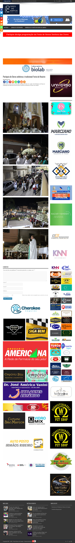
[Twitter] (7, 82)
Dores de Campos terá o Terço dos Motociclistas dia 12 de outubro (40, 508)
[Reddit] (21, 82)
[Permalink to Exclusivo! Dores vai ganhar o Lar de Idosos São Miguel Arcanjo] (6, 528)
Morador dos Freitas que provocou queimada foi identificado (24, 1)
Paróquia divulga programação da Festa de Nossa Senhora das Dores (37, 34)
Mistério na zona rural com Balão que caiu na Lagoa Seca (16, 520)
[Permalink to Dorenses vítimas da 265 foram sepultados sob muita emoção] (6, 534)
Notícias (6, 27)
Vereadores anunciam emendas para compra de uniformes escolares (39, 527)
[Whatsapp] (16, 82)
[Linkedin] (18, 82)
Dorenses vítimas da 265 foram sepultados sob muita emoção (15, 533)
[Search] (71, 1)
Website (5, 290)
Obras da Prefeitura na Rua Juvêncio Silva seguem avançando (39, 521)
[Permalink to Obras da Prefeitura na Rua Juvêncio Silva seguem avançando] (30, 523)
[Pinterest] (10, 82)
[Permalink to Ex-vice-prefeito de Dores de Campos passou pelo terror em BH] (30, 516)
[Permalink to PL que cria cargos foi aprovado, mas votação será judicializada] (6, 510)
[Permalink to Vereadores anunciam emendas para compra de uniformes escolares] (30, 529)
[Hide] (0, 32)
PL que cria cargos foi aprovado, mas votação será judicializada (15, 508)
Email (4, 286)
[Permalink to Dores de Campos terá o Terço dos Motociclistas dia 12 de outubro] (30, 510)
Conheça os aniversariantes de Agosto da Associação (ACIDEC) (15, 515)
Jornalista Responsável (17, 27)
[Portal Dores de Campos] (11, 13)
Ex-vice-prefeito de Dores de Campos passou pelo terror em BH (39, 515)
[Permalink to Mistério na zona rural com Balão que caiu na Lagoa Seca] (6, 523)
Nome (4, 282)
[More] (24, 82)
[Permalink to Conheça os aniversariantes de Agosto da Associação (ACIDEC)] (6, 516)
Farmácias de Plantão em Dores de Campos (35, 27)
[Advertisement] (37, 48)
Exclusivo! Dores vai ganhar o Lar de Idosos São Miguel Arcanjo (16, 526)
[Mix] (13, 82)
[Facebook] (4, 82)
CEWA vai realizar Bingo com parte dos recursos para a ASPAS (40, 534)
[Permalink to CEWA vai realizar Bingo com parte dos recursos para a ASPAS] (30, 535)
